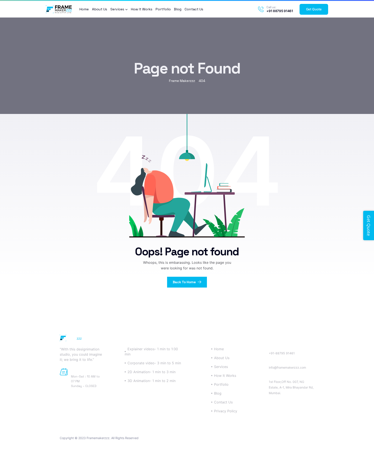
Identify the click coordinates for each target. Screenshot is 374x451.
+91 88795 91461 (279, 11)
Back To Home (185, 282)
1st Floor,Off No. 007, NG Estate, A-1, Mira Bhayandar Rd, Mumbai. (291, 387)
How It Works (141, 9)
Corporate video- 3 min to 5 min (154, 363)
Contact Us (194, 9)
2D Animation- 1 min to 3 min (151, 372)
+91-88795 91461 (282, 353)
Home (84, 9)
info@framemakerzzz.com (287, 367)
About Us (99, 9)
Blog (177, 9)
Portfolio (163, 9)
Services (117, 9)
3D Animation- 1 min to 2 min (151, 381)
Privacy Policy (225, 411)
